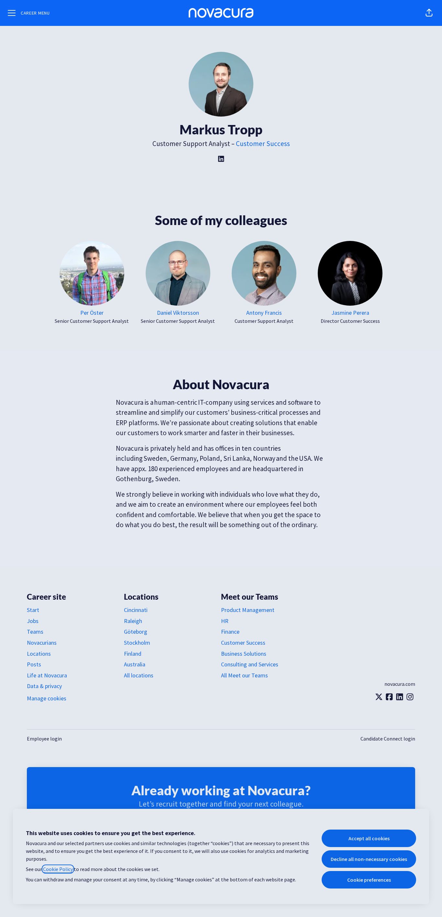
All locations (138, 675)
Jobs (33, 621)
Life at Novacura (47, 675)
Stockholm (137, 642)
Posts (34, 664)
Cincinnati (136, 610)
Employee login (44, 738)
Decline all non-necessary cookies (369, 859)
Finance (230, 631)
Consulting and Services (249, 664)
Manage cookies (46, 698)
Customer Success (263, 143)
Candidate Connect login (387, 738)
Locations (39, 653)
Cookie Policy (58, 869)
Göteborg (135, 631)
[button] (429, 13)
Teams (35, 631)
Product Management (247, 610)
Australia (134, 664)
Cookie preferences (369, 880)
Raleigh (133, 621)
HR (224, 621)
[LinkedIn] (221, 159)
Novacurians (42, 642)
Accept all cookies (369, 838)
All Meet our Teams (244, 675)
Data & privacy (44, 686)
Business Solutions (243, 653)
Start (33, 610)
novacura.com (399, 684)
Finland (132, 653)
